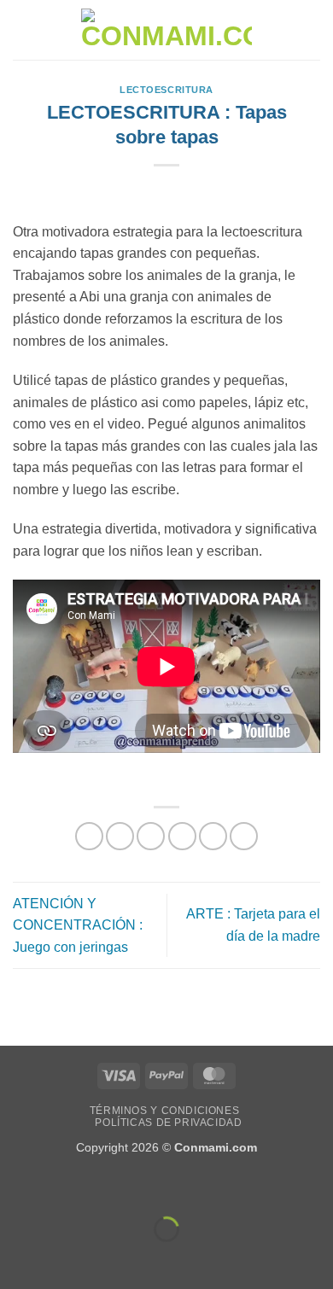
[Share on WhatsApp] (89, 836)
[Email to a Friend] (182, 836)
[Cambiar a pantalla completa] (67, 1187)
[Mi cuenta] (282, 30)
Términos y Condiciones (164, 1111)
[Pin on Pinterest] (213, 836)
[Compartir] (116, 1187)
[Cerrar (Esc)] (167, 1187)
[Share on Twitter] (151, 836)
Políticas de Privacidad (168, 1123)
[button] (23, 29)
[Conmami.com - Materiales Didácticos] (166, 30)
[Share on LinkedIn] (244, 836)
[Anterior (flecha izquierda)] (16, 1258)
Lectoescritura (166, 90)
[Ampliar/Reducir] (16, 1187)
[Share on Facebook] (120, 836)
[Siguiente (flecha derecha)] (67, 1258)
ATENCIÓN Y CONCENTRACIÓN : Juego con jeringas (78, 925)
